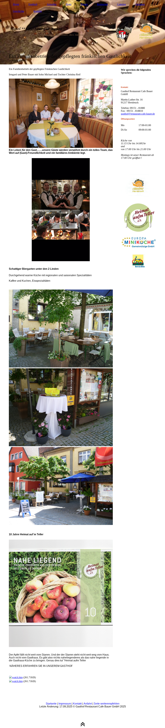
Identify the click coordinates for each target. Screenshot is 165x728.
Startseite (51, 703)
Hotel (68, 4)
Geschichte (18, 11)
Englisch (33, 4)
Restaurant (102, 4)
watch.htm (17, 677)
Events (84, 4)
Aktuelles (51, 4)
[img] (82, 32)
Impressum (64, 703)
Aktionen (140, 4)
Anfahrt (88, 703)
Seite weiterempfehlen (106, 703)
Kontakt (38, 11)
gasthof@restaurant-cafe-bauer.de (138, 113)
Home (16, 4)
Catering (121, 4)
